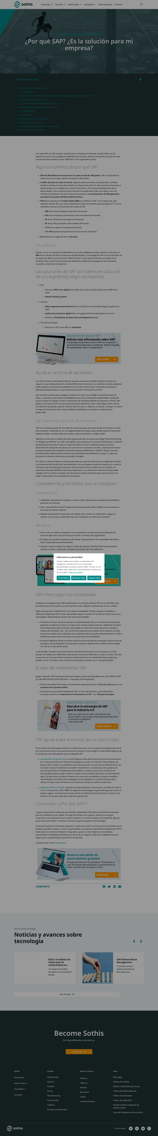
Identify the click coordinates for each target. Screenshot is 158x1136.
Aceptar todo (94, 578)
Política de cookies (75, 572)
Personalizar (63, 578)
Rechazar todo (78, 578)
